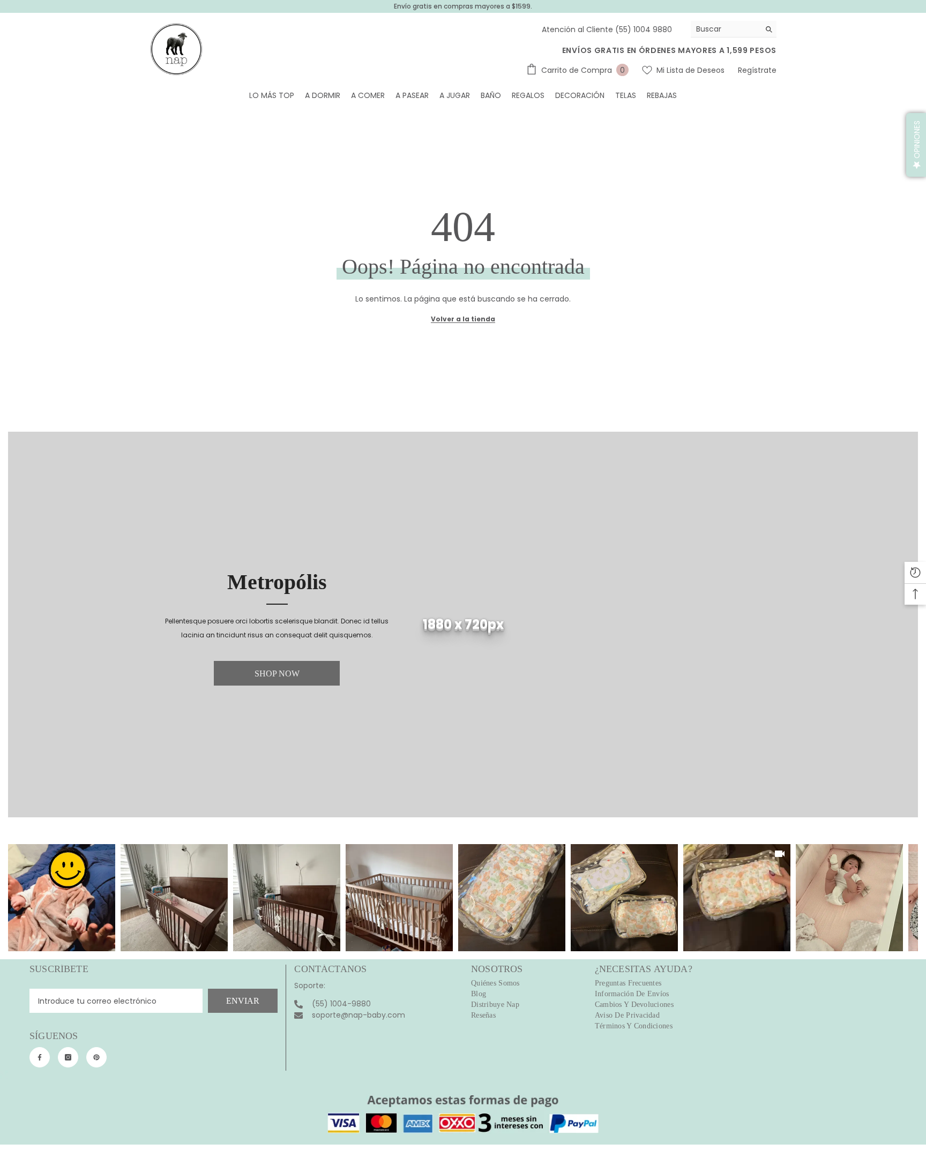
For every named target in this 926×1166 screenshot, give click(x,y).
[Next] (909, 897)
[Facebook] (39, 1057)
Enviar (242, 1000)
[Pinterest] (96, 1057)
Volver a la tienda (463, 319)
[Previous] (16, 897)
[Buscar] (733, 29)
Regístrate (757, 70)
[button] (916, 145)
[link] (463, 624)
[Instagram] (68, 1057)
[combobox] (725, 29)
